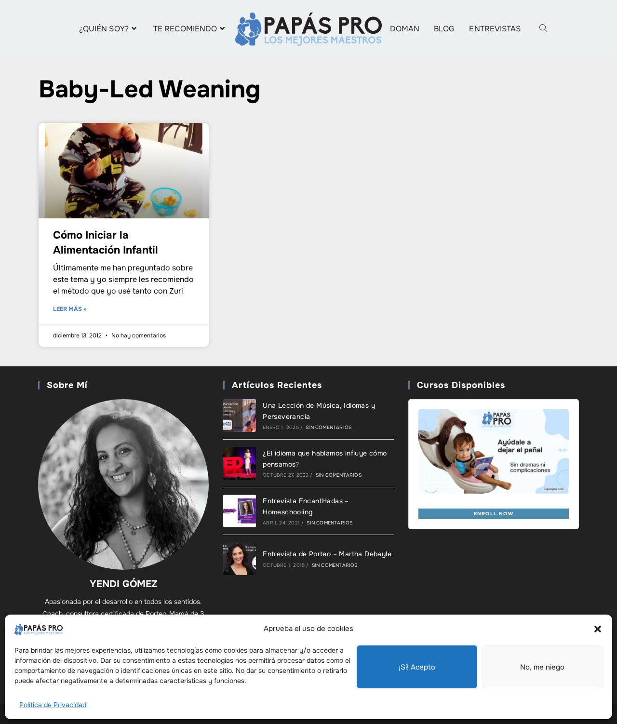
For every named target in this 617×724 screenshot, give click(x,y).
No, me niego (542, 667)
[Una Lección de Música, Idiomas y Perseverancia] (239, 415)
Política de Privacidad (52, 704)
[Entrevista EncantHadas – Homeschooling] (239, 511)
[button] (598, 629)
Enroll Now (493, 513)
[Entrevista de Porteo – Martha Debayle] (239, 558)
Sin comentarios (328, 427)
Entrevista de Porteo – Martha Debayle (327, 554)
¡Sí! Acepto (417, 667)
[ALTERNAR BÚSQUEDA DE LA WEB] (543, 29)
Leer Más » (70, 309)
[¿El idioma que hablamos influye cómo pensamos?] (239, 463)
